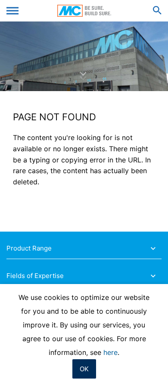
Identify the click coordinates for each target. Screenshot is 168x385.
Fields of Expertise (35, 276)
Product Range (29, 248)
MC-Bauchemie (84, 11)
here (110, 352)
